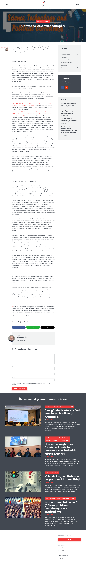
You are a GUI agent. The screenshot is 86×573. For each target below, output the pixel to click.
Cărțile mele (64, 65)
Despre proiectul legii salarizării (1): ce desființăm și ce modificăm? (69, 120)
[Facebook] (62, 87)
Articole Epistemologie (66, 62)
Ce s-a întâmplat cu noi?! (53, 498)
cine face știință (16, 322)
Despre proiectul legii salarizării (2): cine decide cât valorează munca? (68, 111)
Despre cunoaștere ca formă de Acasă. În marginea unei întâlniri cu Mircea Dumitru (61, 448)
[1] (52, 251)
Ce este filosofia (64, 437)
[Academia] (66, 87)
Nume (13, 366)
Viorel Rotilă (22, 337)
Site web (14, 377)
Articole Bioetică (65, 60)
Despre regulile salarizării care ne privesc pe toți (68, 104)
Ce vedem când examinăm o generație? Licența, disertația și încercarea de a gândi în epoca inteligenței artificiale (69, 130)
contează (25, 322)
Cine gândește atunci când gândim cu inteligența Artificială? (62, 413)
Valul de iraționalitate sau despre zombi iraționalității (62, 478)
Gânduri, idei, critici (65, 54)
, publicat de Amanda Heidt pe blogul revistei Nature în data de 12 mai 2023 (33, 113)
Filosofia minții (64, 52)
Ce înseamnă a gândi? (43, 21)
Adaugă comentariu (31, 30)
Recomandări (64, 57)
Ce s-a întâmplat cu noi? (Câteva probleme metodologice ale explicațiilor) (61, 506)
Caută (69, 539)
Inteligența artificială (52, 406)
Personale (63, 67)
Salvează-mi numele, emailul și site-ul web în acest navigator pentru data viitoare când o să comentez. (31, 384)
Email (13, 372)
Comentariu (14, 353)
